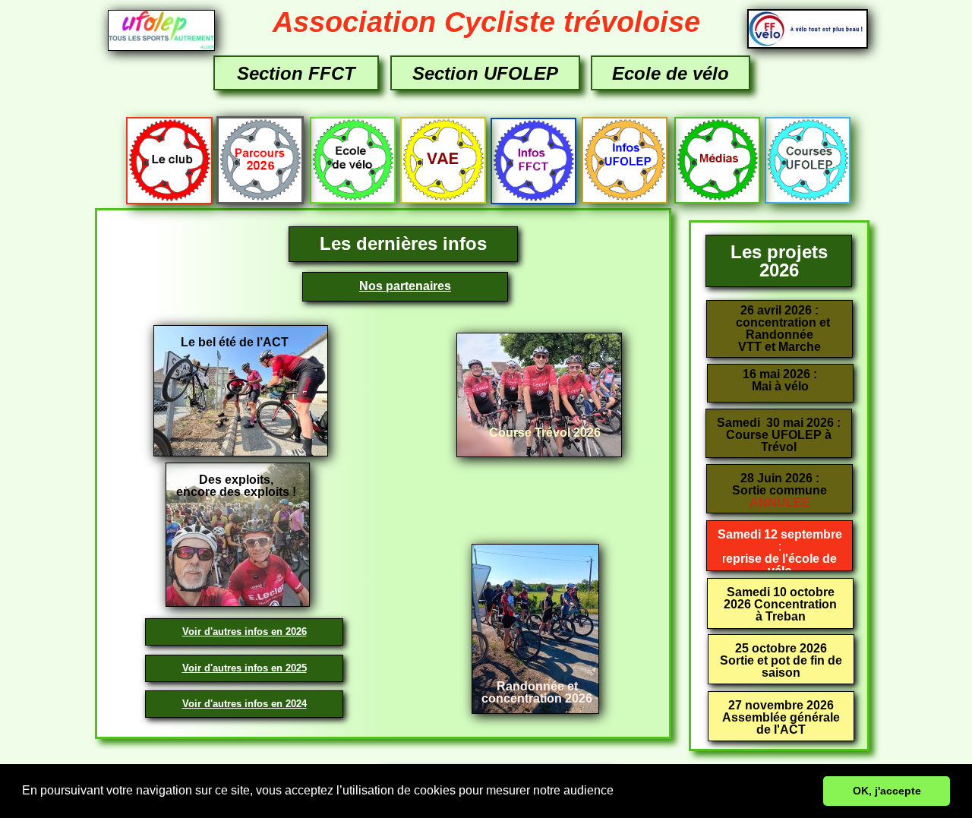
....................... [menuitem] (713, 160)
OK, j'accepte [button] (887, 791)
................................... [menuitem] (177, 160)
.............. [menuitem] (243, 159)
